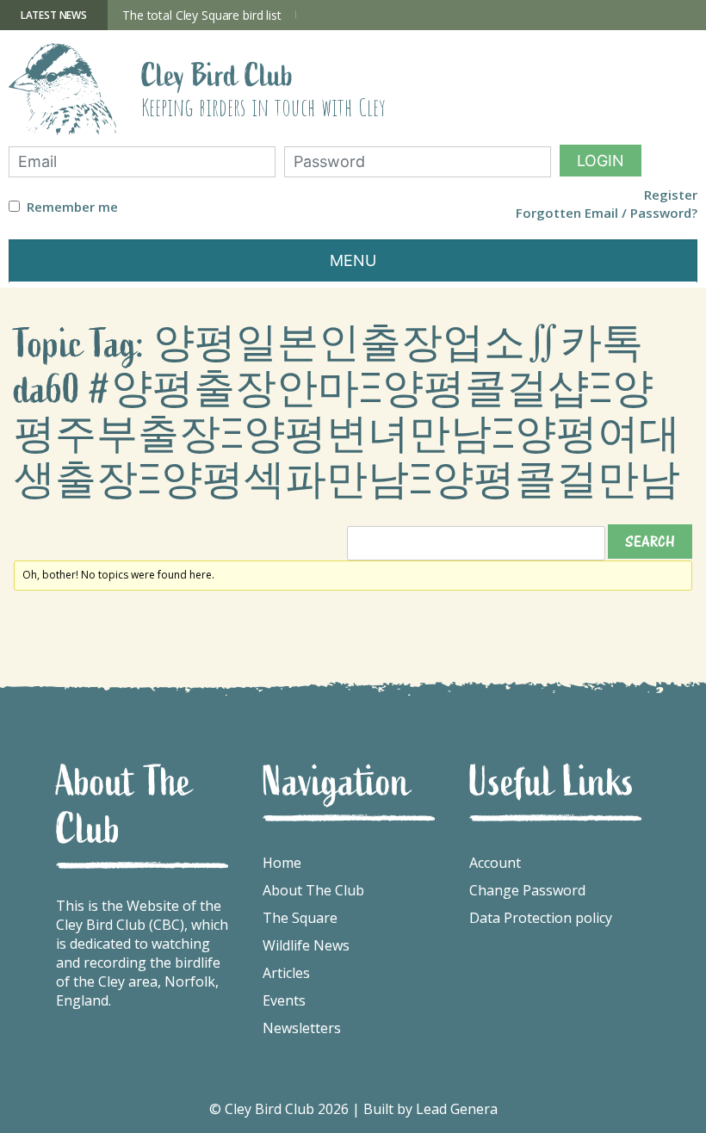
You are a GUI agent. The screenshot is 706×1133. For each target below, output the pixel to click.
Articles (286, 973)
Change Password (527, 890)
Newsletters (302, 1028)
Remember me (72, 207)
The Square (300, 918)
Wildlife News (306, 945)
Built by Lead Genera (430, 1108)
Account (495, 863)
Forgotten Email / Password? (606, 213)
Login (600, 161)
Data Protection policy (540, 918)
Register (670, 195)
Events (284, 1000)
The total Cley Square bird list (202, 15)
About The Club (313, 890)
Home (282, 863)
